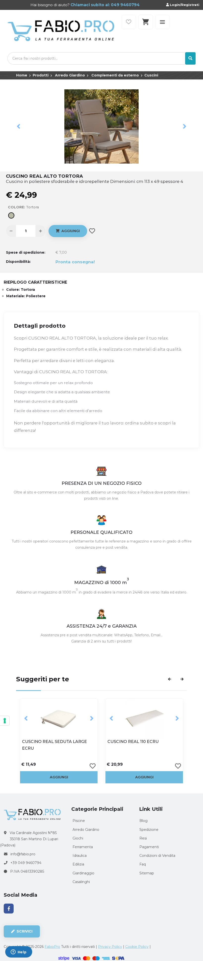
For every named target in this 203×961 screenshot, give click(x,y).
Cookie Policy (137, 946)
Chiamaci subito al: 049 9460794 (105, 4)
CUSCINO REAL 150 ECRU (133, 741)
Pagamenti (149, 847)
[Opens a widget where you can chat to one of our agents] (18, 952)
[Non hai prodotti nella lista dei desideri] (129, 22)
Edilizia (78, 864)
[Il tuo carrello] (145, 22)
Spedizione (148, 829)
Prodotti (41, 75)
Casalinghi (81, 882)
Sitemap (146, 873)
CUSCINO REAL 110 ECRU (47, 741)
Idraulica (79, 855)
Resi (143, 838)
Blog (143, 820)
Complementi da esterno (115, 75)
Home (21, 75)
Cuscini (151, 75)
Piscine (78, 820)
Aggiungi (69, 231)
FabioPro (52, 946)
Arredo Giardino (70, 75)
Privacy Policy (110, 946)
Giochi (77, 838)
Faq (142, 864)
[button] (18, 126)
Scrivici (24, 931)
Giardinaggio (83, 873)
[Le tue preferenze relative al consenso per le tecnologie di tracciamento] (4, 720)
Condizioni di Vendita (157, 855)
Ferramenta (82, 847)
